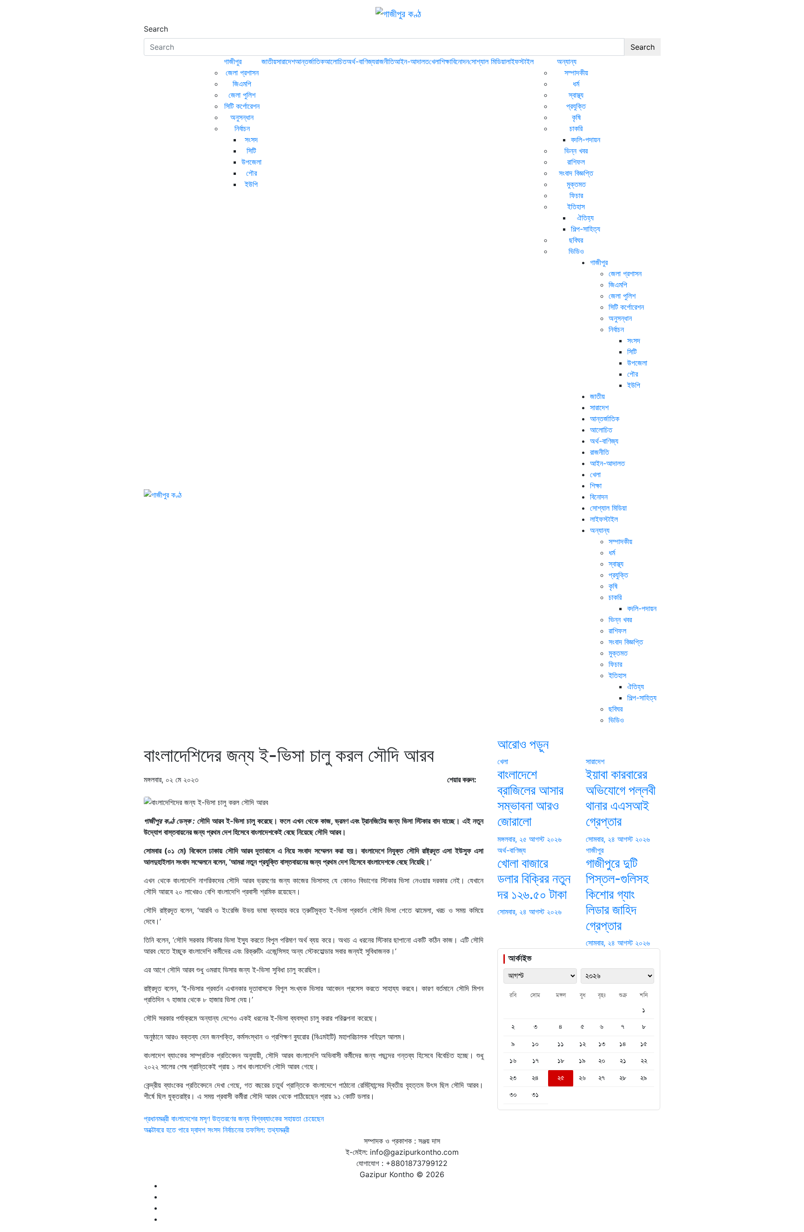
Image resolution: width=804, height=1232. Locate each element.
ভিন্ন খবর (576, 150)
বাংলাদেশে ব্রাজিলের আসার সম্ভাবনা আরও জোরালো (530, 797)
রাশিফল (576, 161)
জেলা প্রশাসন (242, 72)
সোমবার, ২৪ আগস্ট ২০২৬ (618, 839)
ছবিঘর (576, 240)
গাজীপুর (232, 61)
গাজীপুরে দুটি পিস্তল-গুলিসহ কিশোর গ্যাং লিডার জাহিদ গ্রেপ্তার (617, 894)
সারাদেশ (285, 61)
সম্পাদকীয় (576, 72)
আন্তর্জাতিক (309, 61)
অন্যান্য (566, 61)
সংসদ (251, 139)
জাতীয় (268, 61)
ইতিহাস (576, 206)
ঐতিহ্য (585, 217)
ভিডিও (576, 251)
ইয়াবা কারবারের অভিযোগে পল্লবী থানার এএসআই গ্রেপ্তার (621, 797)
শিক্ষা (445, 61)
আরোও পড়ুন (523, 744)
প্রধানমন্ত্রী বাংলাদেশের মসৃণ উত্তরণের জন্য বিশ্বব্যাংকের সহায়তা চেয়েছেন (234, 1118)
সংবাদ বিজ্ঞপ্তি (576, 173)
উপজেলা (251, 161)
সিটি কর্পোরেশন (242, 106)
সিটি (251, 150)
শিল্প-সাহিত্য (585, 228)
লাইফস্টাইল (520, 61)
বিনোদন (460, 61)
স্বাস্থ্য (576, 95)
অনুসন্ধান (242, 117)
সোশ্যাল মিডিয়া (487, 61)
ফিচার (576, 195)
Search (156, 28)
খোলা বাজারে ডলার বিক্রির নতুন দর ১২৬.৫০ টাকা (533, 878)
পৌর (251, 173)
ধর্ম (576, 83)
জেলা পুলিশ (241, 95)
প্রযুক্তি (576, 106)
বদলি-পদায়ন (585, 139)
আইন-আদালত (411, 61)
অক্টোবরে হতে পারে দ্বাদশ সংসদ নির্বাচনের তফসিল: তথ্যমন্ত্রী (216, 1129)
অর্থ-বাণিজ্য (361, 61)
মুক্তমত (576, 184)
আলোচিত (335, 61)
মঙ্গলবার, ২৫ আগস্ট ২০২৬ (529, 839)
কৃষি (576, 117)
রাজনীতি (384, 61)
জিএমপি (242, 83)
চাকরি (576, 128)
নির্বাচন (242, 128)
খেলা (434, 61)
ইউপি (251, 184)
